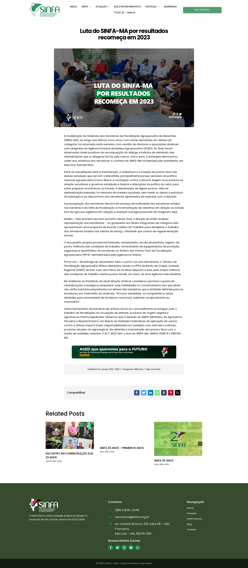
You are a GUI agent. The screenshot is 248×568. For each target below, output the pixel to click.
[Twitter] (143, 392)
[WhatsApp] (157, 392)
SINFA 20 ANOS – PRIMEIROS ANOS (122, 448)
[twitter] (117, 547)
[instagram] (124, 547)
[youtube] (131, 547)
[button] (48, 444)
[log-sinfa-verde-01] (44, 4)
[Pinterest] (170, 392)
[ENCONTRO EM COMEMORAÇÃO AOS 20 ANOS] (70, 435)
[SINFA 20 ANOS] (178, 439)
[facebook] (110, 547)
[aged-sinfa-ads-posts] (124, 347)
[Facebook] (136, 392)
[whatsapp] (137, 547)
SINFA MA (138, 369)
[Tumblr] (163, 392)
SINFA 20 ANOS (163, 461)
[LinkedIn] (150, 392)
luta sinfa (155, 369)
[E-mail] (177, 392)
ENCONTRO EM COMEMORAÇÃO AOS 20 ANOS (69, 455)
